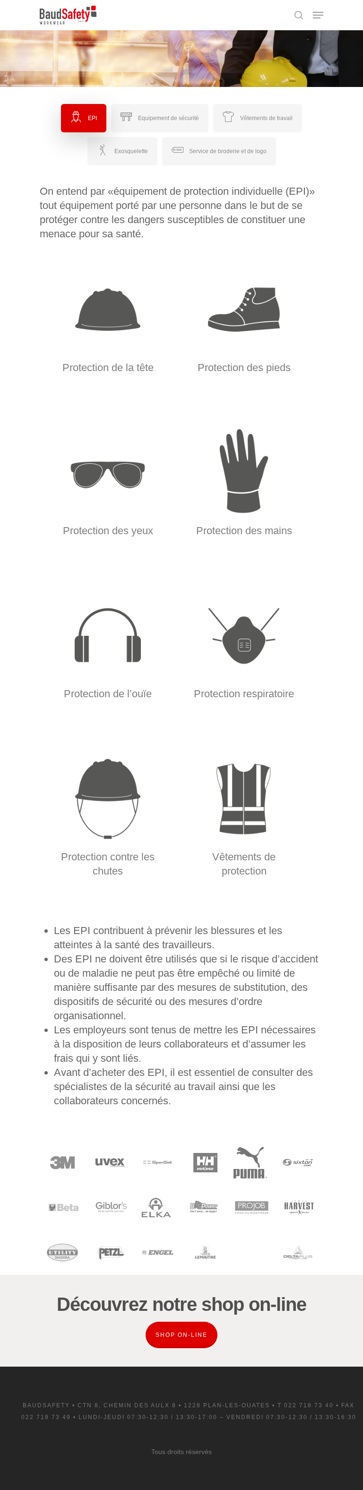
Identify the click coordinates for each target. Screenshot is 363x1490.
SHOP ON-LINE (181, 1335)
